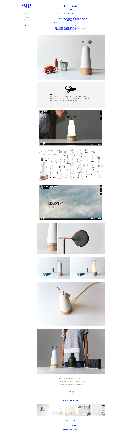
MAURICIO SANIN (27, 6)
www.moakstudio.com (70, 393)
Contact (26, 18)
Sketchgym (26, 19)
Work (26, 13)
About (26, 16)
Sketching (26, 15)
